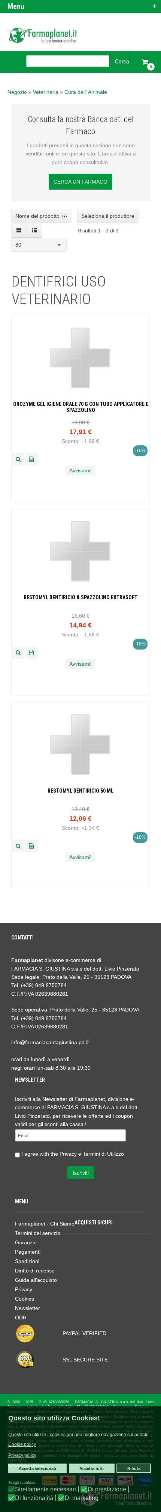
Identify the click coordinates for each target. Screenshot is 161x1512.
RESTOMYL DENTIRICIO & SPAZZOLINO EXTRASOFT (80, 597)
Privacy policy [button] (22, 1455)
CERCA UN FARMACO (80, 182)
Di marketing (81, 1498)
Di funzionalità (34, 1498)
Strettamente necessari (45, 1489)
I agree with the (72, 1153)
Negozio (17, 92)
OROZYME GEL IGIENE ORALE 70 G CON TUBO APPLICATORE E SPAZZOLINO (80, 407)
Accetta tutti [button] (91, 1468)
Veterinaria (45, 92)
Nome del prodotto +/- (41, 216)
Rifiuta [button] (133, 1468)
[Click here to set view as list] (34, 230)
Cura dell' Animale (85, 92)
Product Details (31, 459)
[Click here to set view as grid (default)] (19, 230)
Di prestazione (107, 1489)
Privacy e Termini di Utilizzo (92, 1153)
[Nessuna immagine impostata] (18, 459)
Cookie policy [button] (22, 1444)
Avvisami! (80, 470)
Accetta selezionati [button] (37, 1468)
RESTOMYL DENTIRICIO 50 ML (80, 791)
